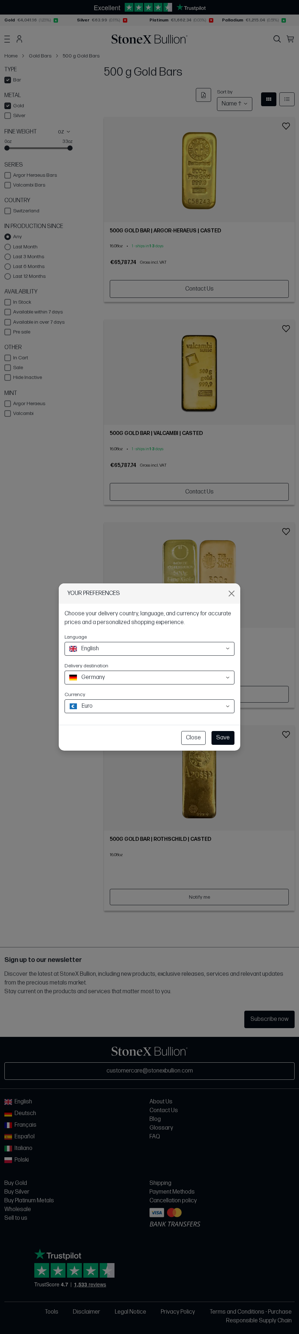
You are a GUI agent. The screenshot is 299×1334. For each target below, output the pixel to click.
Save (223, 737)
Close (193, 737)
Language (76, 637)
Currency (75, 694)
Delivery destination (86, 666)
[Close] (231, 593)
